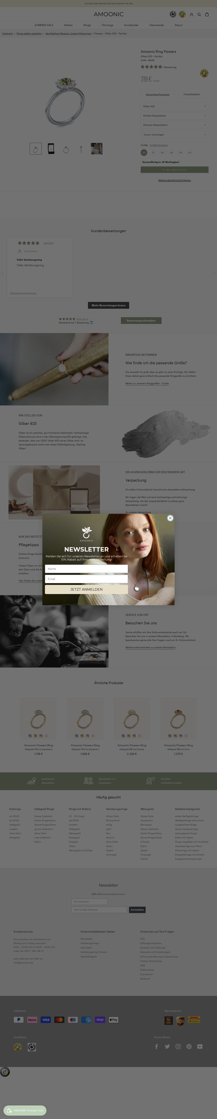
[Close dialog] (170, 518)
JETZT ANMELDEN (86, 589)
